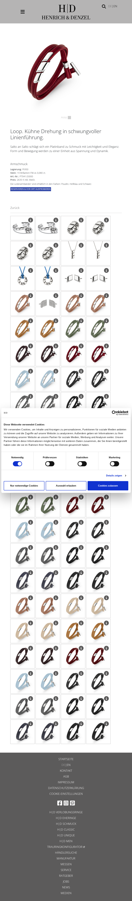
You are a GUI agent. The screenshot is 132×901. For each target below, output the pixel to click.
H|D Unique (66, 835)
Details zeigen (114, 475)
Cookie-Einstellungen (66, 794)
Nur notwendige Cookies (24, 485)
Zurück (14, 208)
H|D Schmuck (66, 824)
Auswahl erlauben (66, 485)
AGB (66, 776)
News (66, 887)
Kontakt (66, 771)
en (115, 6)
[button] (104, 6)
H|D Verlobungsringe (66, 812)
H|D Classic (66, 829)
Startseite (66, 759)
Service (66, 870)
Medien (66, 893)
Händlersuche (66, 852)
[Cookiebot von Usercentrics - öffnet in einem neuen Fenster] (114, 412)
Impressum (66, 782)
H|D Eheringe (66, 818)
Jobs (66, 881)
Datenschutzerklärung (66, 788)
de (110, 6)
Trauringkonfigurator (64, 847)
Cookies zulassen (108, 485)
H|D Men (66, 841)
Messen (66, 864)
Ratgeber (66, 876)
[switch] (49, 463)
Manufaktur (66, 858)
